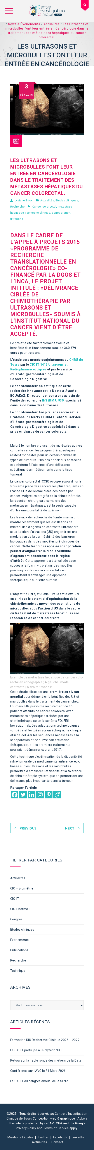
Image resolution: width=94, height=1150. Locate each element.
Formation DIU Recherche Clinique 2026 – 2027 (45, 1040)
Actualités (47, 200)
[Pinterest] (48, 794)
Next (69, 828)
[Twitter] (23, 794)
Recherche (17, 206)
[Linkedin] (31, 794)
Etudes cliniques (67, 200)
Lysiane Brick (24, 200)
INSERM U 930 (53, 400)
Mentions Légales (20, 1137)
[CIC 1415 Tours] (47, 11)
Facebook (60, 1137)
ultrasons (16, 218)
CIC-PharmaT (20, 909)
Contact (57, 1142)
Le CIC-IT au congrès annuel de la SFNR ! (40, 1081)
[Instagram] (40, 794)
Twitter (43, 1137)
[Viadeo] (57, 794)
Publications (19, 950)
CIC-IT (14, 898)
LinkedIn (78, 1137)
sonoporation (61, 212)
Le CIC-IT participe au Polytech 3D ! (36, 1050)
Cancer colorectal (44, 206)
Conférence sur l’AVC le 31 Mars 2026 (38, 1071)
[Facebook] (14, 794)
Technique (18, 970)
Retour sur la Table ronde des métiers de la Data (46, 1060)
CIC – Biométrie (21, 888)
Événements (19, 940)
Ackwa (82, 1118)
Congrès (16, 919)
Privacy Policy (26, 1128)
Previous (28, 828)
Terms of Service (56, 1128)
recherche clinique (37, 212)
